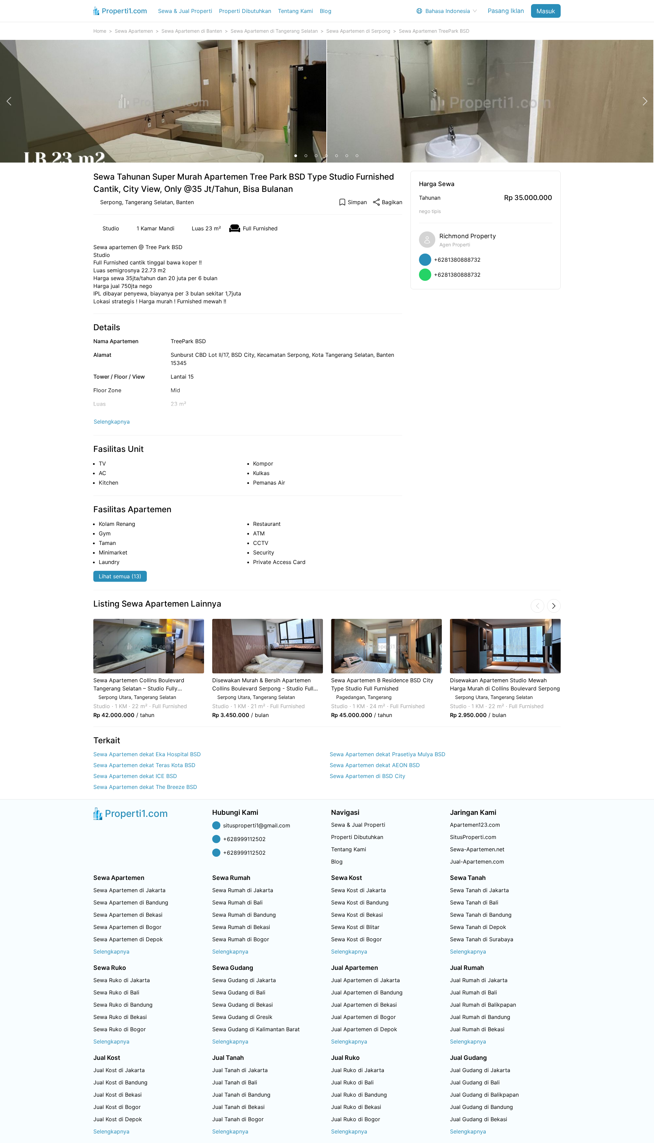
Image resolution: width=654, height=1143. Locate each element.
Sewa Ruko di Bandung (123, 1004)
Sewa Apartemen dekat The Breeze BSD (145, 786)
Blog (325, 10)
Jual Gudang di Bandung (481, 1106)
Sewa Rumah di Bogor (240, 939)
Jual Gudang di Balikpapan (484, 1094)
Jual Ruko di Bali (352, 1082)
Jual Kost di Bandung (120, 1082)
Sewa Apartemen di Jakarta (129, 890)
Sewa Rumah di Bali (237, 902)
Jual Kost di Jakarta (119, 1070)
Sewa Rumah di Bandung (244, 914)
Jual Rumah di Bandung (480, 1017)
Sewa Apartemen (134, 31)
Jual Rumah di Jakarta (479, 980)
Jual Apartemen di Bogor (363, 1017)
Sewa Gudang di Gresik (242, 1017)
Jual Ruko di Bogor (355, 1119)
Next (569, 668)
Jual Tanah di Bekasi (238, 1106)
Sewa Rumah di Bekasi (241, 927)
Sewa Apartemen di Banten (191, 31)
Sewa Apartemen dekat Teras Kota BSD (144, 765)
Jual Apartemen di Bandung (367, 992)
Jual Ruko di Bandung (359, 1094)
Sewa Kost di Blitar (355, 927)
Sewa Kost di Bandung (360, 902)
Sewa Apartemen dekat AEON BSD (375, 765)
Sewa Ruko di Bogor (119, 1029)
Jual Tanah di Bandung (241, 1094)
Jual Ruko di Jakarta (357, 1070)
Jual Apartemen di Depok (364, 1029)
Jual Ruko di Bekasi (356, 1106)
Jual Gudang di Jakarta (480, 1070)
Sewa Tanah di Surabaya (481, 939)
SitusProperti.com (473, 837)
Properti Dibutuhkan (245, 10)
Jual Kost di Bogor (117, 1106)
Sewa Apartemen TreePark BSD (434, 31)
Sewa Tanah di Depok (478, 927)
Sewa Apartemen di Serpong (358, 31)
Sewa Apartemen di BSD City (367, 776)
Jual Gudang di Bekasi (478, 1119)
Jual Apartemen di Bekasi (364, 1004)
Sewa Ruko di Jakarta (121, 980)
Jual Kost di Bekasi (117, 1094)
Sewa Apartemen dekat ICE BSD (135, 776)
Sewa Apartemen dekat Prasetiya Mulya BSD (388, 754)
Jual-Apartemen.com (477, 861)
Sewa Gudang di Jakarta (244, 980)
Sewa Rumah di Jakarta (242, 890)
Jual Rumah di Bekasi (477, 1029)
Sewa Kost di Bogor (356, 939)
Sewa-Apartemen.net (477, 849)
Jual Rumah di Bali (473, 992)
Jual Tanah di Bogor (238, 1119)
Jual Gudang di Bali (475, 1082)
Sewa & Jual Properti (185, 10)
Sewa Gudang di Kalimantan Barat (256, 1029)
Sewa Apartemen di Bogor (127, 927)
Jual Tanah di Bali (234, 1082)
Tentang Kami (295, 10)
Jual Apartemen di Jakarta (365, 980)
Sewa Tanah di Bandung (481, 914)
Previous (84, 668)
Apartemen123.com (475, 824)
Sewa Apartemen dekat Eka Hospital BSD (147, 754)
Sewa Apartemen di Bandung (130, 902)
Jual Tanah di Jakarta (240, 1070)
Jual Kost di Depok (117, 1119)
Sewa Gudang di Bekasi (242, 1004)
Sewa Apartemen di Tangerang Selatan (274, 31)
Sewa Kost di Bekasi (357, 914)
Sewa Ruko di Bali (116, 992)
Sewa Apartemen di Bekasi (127, 914)
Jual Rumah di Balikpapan (483, 1004)
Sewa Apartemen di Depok (128, 939)
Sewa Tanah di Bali (474, 902)
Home (99, 31)
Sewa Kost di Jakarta (358, 890)
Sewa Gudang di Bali (238, 992)
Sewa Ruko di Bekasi (120, 1017)
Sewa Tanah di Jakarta (479, 890)
